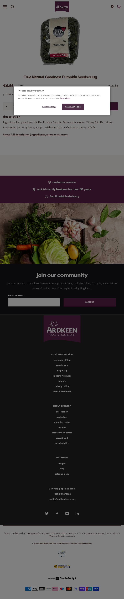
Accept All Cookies (73, 107)
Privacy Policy (65, 98)
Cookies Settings (49, 106)
